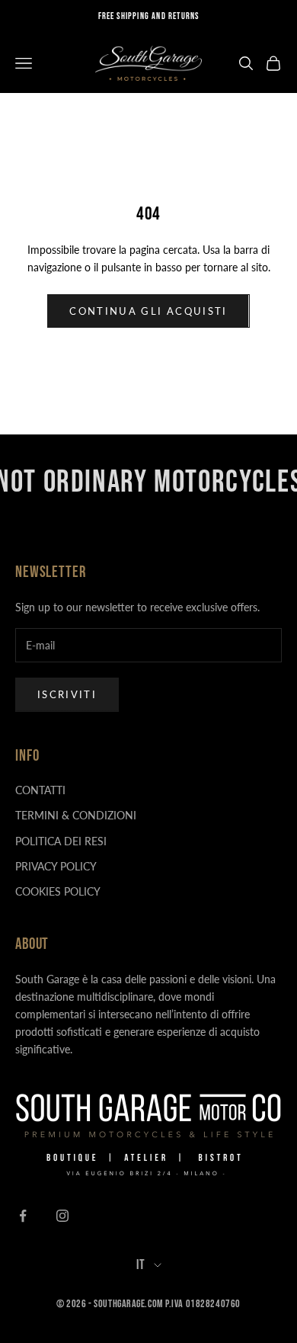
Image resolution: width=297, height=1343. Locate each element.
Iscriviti (67, 694)
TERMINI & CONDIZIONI (75, 815)
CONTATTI (40, 790)
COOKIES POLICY (58, 891)
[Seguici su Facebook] (22, 1215)
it (141, 1265)
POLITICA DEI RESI (61, 841)
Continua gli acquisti (148, 311)
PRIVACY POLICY (56, 866)
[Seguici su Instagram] (62, 1215)
